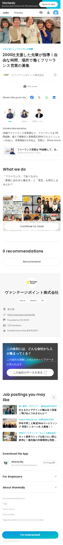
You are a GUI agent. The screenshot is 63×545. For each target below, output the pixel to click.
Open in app (48, 4)
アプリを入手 (49, 462)
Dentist (33, 300)
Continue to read (32, 226)
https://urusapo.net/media (21, 314)
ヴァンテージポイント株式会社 (32, 292)
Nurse (22, 300)
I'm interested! (30, 535)
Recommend (31, 262)
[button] (31, 454)
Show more (54, 140)
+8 (42, 300)
